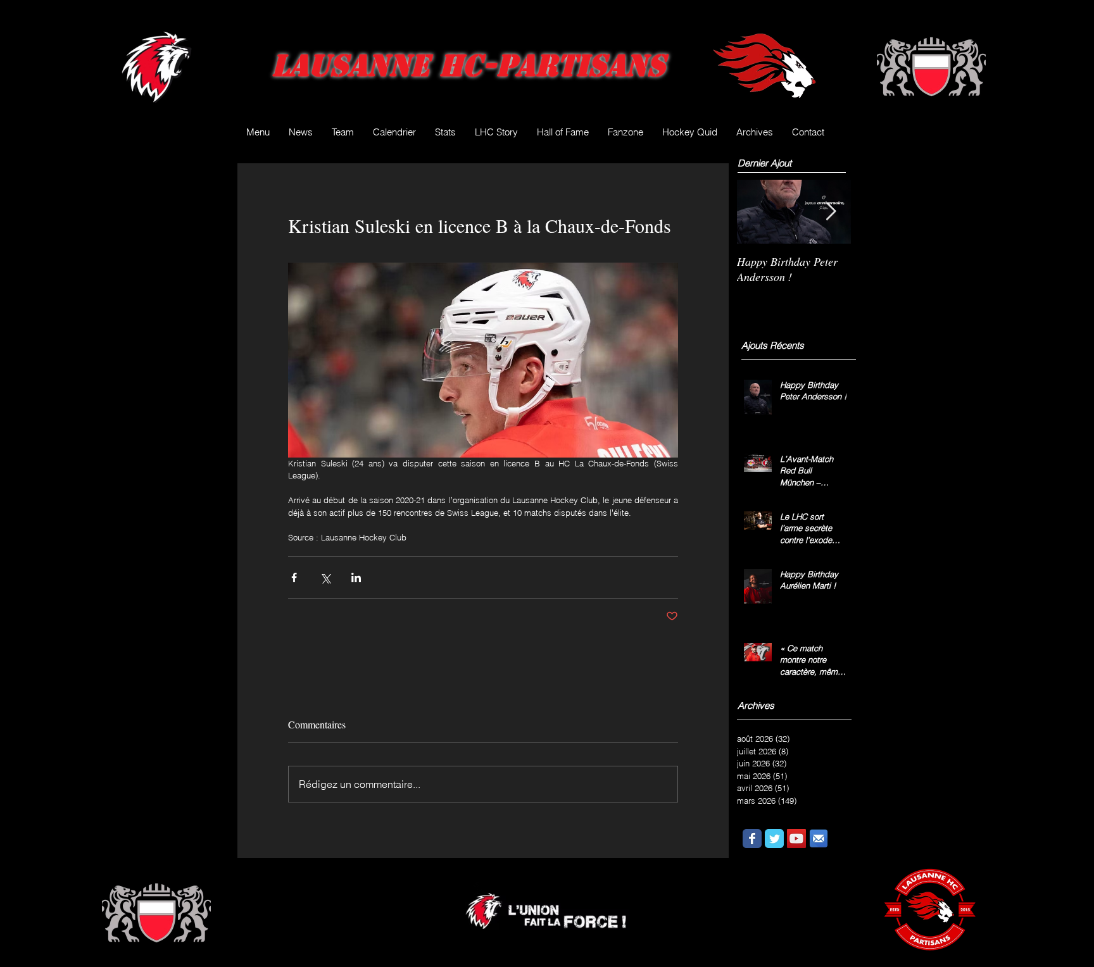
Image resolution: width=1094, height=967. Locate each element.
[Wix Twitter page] (774, 838)
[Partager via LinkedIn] (356, 577)
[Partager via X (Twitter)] (325, 577)
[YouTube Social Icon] (796, 838)
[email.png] (818, 838)
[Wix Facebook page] (752, 838)
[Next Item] (830, 211)
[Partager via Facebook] (294, 577)
